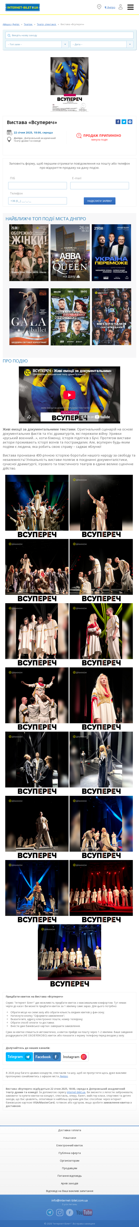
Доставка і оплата (69, 1130)
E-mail (76, 178)
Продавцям (69, 1168)
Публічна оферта (69, 1153)
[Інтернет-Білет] (22, 7)
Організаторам (69, 1160)
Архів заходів (69, 1183)
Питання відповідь (69, 1175)
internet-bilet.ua (76, 1092)
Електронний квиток (69, 1145)
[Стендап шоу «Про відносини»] (70, 316)
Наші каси (69, 1137)
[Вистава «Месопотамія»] (111, 316)
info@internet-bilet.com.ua (69, 1200)
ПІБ (12, 178)
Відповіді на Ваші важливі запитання (69, 1191)
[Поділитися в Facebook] (118, 121)
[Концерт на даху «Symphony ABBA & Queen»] (70, 252)
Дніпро (64, 1076)
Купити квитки (26, 275)
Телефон (16, 193)
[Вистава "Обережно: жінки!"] (29, 252)
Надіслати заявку (99, 200)
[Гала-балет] (29, 316)
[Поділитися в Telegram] (130, 121)
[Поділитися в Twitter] (124, 121)
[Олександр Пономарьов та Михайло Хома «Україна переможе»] (111, 252)
